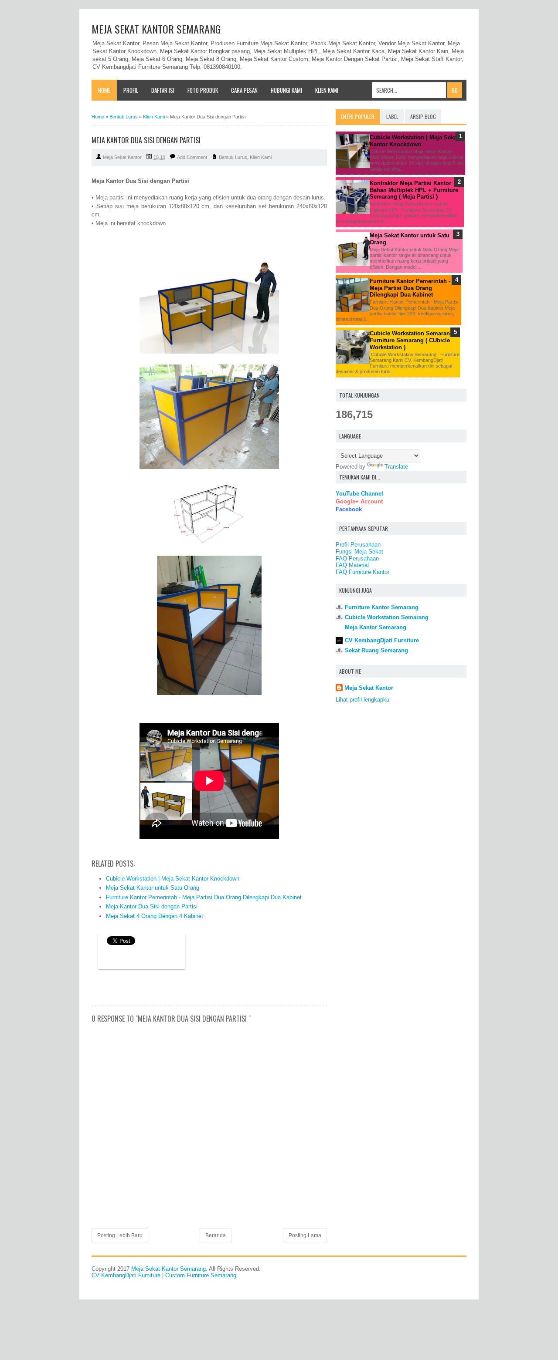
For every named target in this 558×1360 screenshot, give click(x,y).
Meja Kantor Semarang (375, 627)
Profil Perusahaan (358, 544)
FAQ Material (352, 565)
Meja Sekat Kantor (368, 688)
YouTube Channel (359, 493)
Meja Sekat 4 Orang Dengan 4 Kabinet (154, 916)
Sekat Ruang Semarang (376, 650)
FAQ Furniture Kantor (362, 572)
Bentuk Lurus (233, 157)
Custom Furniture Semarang (200, 1275)
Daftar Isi (162, 90)
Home (104, 90)
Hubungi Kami (286, 90)
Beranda (215, 1235)
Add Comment (192, 157)
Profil (130, 90)
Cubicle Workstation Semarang (387, 617)
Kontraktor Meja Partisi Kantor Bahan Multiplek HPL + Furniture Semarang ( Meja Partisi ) (414, 190)
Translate (396, 466)
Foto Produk (202, 90)
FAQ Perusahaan (357, 558)
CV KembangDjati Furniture (382, 640)
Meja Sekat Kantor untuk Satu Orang (152, 887)
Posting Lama (305, 1235)
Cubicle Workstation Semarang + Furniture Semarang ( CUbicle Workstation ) (414, 340)
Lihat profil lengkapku (362, 699)
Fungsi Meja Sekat (359, 551)
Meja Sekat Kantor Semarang (156, 29)
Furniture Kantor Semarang (381, 607)
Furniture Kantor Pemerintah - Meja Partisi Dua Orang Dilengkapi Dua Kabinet (204, 897)
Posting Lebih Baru (120, 1235)
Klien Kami (326, 90)
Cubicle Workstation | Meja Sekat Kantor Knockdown (172, 878)
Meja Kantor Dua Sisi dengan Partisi (151, 906)
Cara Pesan (244, 90)
